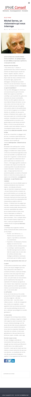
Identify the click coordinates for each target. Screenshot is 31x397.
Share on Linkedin (13, 360)
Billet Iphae (7, 17)
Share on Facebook (6, 360)
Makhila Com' (25, 395)
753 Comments (13, 29)
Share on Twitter (9, 360)
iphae (6, 29)
